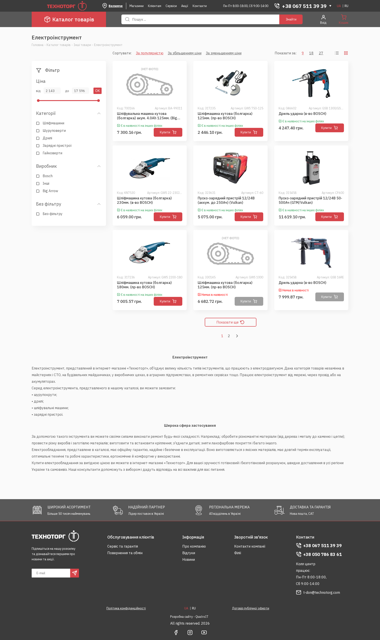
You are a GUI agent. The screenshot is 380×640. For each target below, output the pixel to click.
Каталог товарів (73, 19)
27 (321, 53)
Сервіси (171, 6)
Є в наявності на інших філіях (141, 126)
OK (97, 90)
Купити (165, 132)
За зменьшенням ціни (223, 53)
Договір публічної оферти (250, 608)
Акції (184, 6)
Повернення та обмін (124, 553)
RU (346, 6)
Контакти (200, 6)
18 (311, 53)
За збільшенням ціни (184, 53)
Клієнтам (154, 6)
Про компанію (194, 546)
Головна (38, 45)
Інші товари (82, 45)
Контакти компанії (249, 546)
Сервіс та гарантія (122, 546)
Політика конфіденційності (126, 608)
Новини (188, 559)
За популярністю (149, 53)
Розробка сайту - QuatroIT (189, 617)
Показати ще (227, 322)
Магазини (137, 6)
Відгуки (188, 553)
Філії (237, 553)
